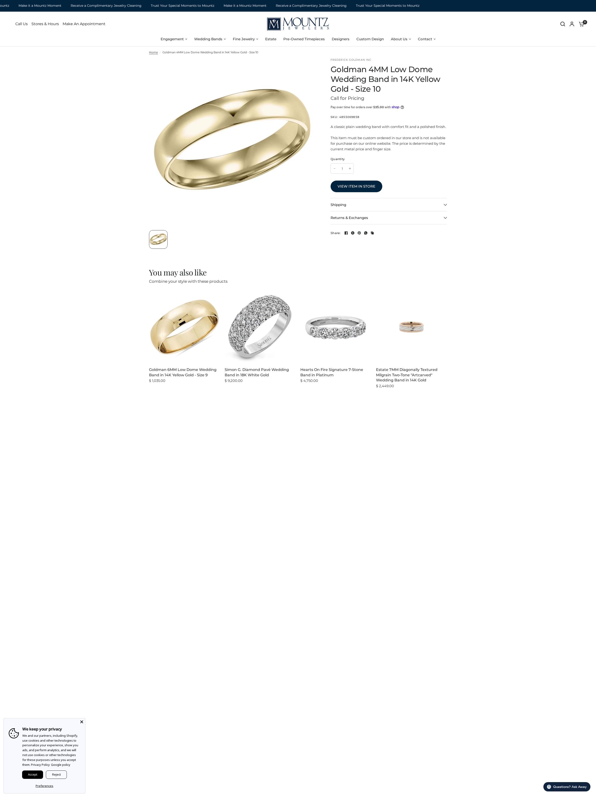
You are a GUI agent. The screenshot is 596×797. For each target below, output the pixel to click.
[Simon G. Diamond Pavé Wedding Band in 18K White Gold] (260, 327)
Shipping (338, 204)
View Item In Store (356, 186)
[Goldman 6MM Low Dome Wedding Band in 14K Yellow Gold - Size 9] (184, 327)
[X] (353, 233)
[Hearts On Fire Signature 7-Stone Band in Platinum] (335, 327)
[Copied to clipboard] (372, 233)
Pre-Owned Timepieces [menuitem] (304, 39)
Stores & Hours (45, 24)
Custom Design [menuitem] (370, 39)
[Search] (562, 24)
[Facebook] (346, 233)
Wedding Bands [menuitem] (208, 39)
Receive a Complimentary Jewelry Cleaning (93, 5)
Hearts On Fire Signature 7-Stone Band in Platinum (331, 372)
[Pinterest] (359, 233)
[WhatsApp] (366, 233)
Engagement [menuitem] (172, 39)
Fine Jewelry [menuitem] (244, 39)
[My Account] (571, 24)
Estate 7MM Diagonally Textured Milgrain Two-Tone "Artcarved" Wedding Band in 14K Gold (406, 374)
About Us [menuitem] (399, 39)
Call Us (21, 24)
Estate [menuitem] (270, 39)
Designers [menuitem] (340, 39)
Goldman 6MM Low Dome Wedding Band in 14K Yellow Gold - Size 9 (183, 372)
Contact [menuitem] (425, 39)
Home (153, 52)
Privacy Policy (40, 765)
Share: (336, 233)
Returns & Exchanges (349, 217)
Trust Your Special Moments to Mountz (170, 5)
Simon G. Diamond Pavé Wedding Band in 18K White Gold (257, 372)
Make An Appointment (84, 24)
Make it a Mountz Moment (27, 5)
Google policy (60, 765)
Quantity (338, 159)
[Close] (81, 722)
